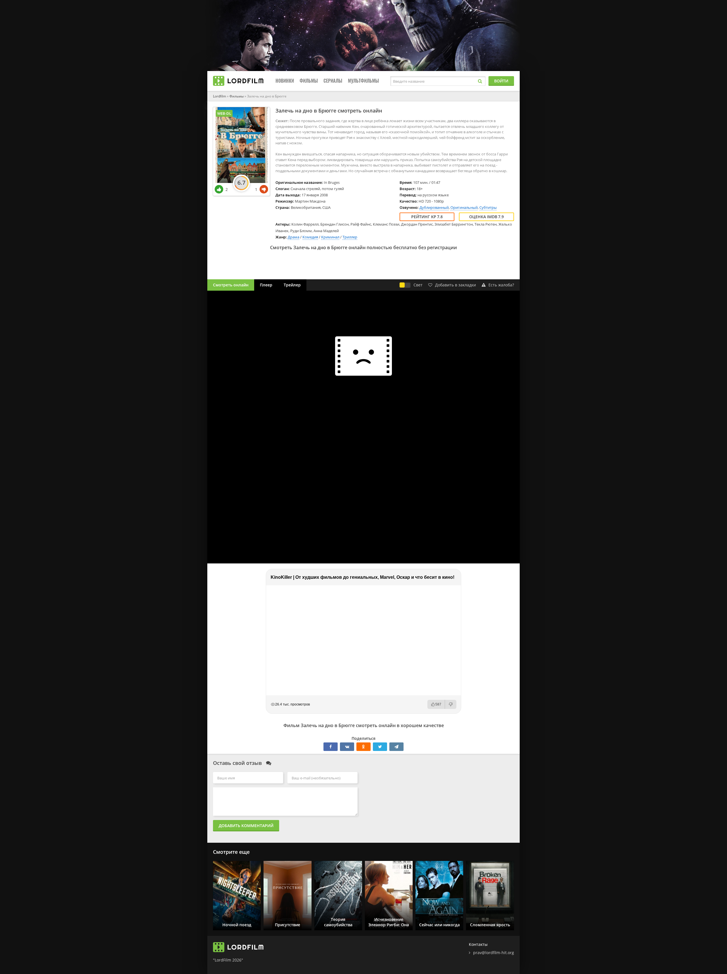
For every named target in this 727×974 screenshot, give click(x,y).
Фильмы (309, 81)
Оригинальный (464, 207)
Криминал (330, 237)
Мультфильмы (363, 81)
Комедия (310, 237)
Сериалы (332, 81)
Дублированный (434, 207)
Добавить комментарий (246, 825)
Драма (293, 237)
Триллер (349, 237)
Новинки (284, 81)
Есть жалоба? (501, 285)
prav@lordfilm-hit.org (493, 952)
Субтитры (488, 207)
